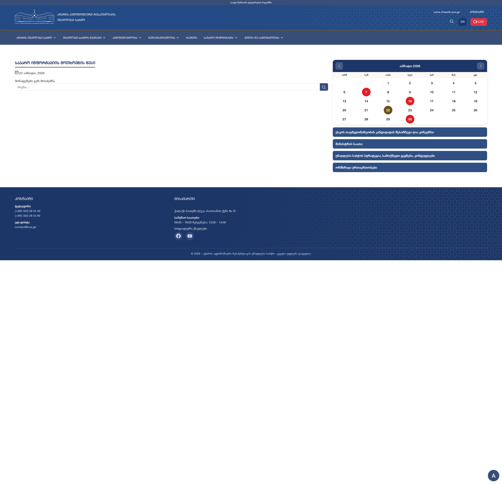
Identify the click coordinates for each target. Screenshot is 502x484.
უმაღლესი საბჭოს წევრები (82, 37)
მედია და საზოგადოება (262, 37)
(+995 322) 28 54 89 (27, 215)
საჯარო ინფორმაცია (219, 37)
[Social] (178, 236)
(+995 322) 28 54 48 (27, 211)
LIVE (481, 22)
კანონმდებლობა (125, 37)
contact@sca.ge (25, 227)
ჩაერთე (191, 37)
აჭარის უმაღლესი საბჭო (34, 37)
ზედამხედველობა (161, 37)
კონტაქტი (477, 12)
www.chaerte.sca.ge (447, 12)
